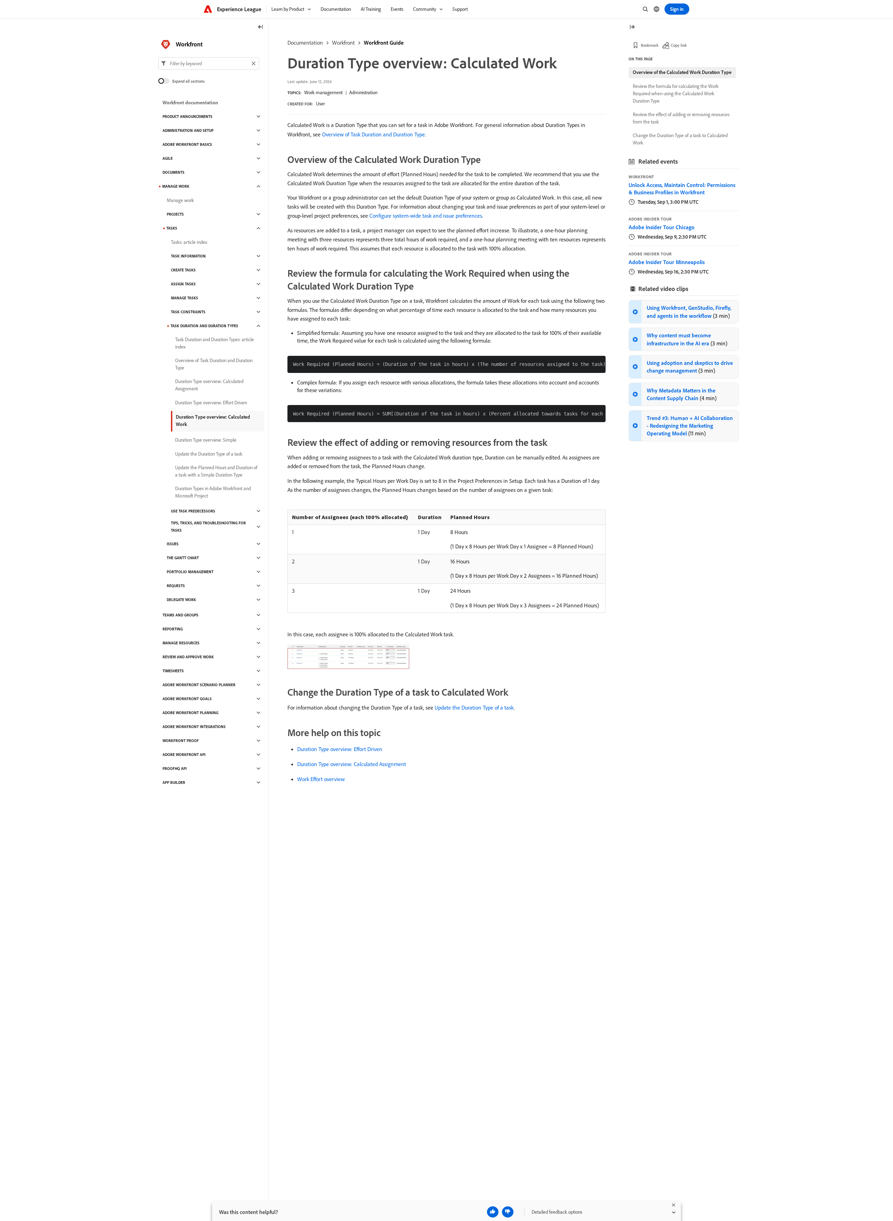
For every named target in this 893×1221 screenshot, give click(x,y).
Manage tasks (184, 297)
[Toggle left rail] (260, 27)
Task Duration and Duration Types (204, 325)
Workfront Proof (181, 740)
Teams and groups (180, 615)
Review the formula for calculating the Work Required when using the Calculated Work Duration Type (676, 93)
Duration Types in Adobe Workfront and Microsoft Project (213, 492)
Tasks (171, 228)
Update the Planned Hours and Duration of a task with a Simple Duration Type (216, 471)
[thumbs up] (492, 1212)
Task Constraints (188, 311)
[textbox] (208, 63)
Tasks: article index (189, 242)
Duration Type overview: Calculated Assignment (351, 764)
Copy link (679, 45)
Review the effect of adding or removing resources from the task (681, 118)
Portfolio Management (190, 571)
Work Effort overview (321, 779)
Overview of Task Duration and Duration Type (373, 134)
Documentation (305, 42)
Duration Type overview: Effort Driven (339, 749)
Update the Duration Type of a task (474, 707)
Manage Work (175, 186)
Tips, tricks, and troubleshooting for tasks (208, 526)
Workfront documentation (190, 102)
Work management (323, 92)
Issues (173, 543)
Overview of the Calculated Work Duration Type (682, 72)
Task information (188, 256)
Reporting (173, 629)
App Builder (174, 782)
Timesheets (173, 670)
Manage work (180, 200)
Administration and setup (188, 130)
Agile (168, 158)
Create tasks (183, 270)
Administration (363, 92)
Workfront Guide (384, 42)
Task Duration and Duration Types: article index (214, 343)
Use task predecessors (193, 511)
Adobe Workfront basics (187, 144)
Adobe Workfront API (184, 754)
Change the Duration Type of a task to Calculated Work (680, 139)
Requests (176, 585)
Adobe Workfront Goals (187, 698)
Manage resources (181, 643)
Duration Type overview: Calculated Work (213, 420)
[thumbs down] (507, 1212)
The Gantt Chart (183, 557)
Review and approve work (188, 656)
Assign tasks (183, 284)
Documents (174, 172)
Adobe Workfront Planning (190, 712)
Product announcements (187, 116)
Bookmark (650, 45)
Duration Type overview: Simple (206, 440)
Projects (175, 214)
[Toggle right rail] (632, 27)
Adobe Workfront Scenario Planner (199, 684)
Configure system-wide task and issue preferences (425, 215)
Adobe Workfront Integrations (194, 726)
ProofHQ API (175, 768)
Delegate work (181, 599)
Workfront (343, 42)
